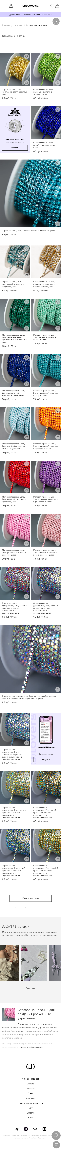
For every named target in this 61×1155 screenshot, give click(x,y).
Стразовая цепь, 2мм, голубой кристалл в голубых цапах (28, 230)
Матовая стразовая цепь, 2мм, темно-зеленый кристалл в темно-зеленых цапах (14, 338)
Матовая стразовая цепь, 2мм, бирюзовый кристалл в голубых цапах (45, 393)
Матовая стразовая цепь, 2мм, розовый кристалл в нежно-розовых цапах (45, 552)
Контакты (30, 1098)
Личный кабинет (30, 1078)
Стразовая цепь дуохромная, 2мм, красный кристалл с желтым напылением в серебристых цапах (14, 608)
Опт (30, 1107)
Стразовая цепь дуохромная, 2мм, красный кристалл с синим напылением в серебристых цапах (45, 608)
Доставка (30, 1088)
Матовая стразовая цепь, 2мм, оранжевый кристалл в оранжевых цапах (45, 446)
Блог (30, 1117)
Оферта (30, 1112)
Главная (6, 25)
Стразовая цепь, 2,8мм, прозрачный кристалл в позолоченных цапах (44, 284)
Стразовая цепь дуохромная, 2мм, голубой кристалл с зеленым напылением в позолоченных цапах (45, 870)
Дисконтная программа (30, 1103)
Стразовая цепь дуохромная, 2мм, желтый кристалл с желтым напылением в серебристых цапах (14, 812)
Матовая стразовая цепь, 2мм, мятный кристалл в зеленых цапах (44, 337)
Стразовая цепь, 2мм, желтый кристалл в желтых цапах (14, 92)
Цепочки (18, 25)
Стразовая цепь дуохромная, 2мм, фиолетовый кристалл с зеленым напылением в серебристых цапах (29, 697)
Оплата (30, 1083)
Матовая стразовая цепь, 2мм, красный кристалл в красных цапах (14, 499)
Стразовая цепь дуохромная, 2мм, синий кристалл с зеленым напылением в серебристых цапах (13, 870)
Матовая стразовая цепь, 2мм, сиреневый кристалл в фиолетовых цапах (45, 499)
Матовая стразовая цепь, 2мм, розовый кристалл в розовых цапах (14, 552)
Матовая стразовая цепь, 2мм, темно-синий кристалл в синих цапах (13, 393)
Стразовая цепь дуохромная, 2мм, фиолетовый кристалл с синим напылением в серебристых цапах (13, 754)
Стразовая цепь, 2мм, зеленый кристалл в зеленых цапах (43, 92)
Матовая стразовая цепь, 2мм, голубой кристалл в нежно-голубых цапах (13, 446)
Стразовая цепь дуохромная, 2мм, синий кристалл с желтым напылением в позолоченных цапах (44, 812)
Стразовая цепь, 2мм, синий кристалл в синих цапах (44, 145)
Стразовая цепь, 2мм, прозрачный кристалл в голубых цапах (13, 284)
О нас (30, 1093)
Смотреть (30, 988)
